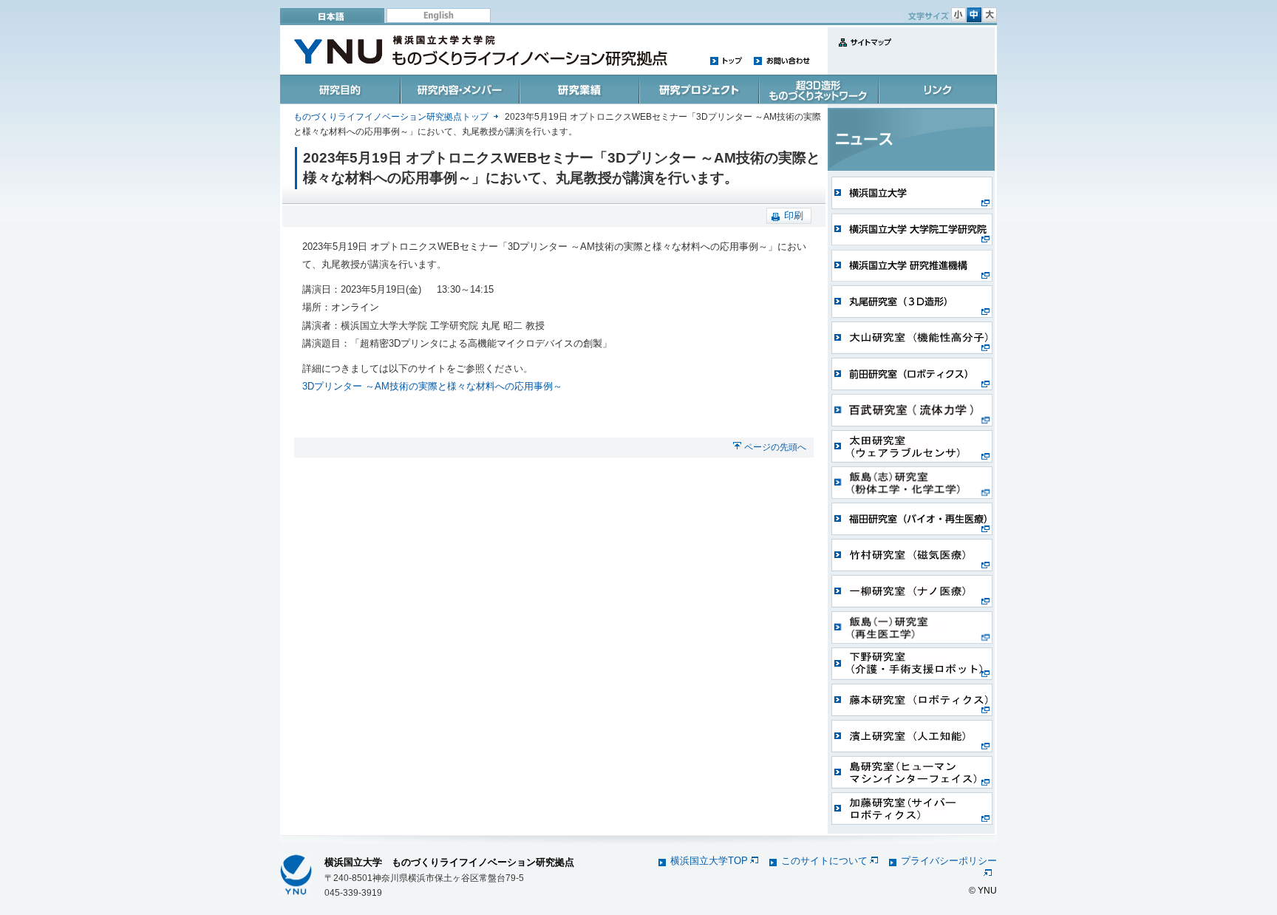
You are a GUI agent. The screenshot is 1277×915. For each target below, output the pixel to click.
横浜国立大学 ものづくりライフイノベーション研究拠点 (449, 862)
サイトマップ (862, 50)
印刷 (793, 215)
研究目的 (340, 89)
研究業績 (578, 89)
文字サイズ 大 (989, 14)
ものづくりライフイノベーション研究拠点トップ (390, 117)
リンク (936, 89)
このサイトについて (824, 860)
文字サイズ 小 (958, 14)
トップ (726, 60)
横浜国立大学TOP (709, 860)
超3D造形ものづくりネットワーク (816, 89)
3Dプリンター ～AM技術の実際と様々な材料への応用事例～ (432, 386)
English (438, 15)
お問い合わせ (781, 60)
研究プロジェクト (697, 89)
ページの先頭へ (775, 447)
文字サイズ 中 (974, 14)
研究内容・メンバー (459, 89)
